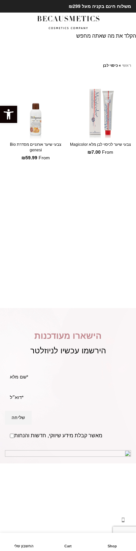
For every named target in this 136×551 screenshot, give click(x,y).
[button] (8, 114)
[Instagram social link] (9, 6)
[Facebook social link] (16, 6)
